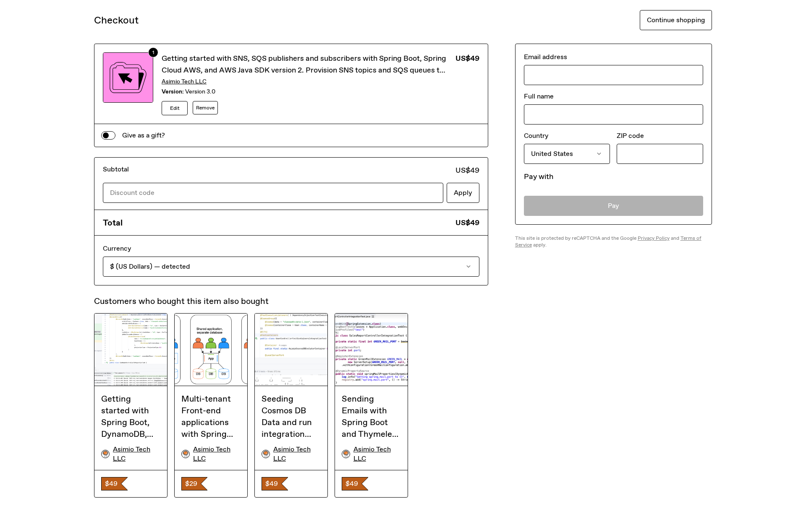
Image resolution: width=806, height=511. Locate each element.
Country (536, 136)
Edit (175, 108)
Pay (613, 206)
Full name (539, 96)
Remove (205, 108)
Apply (463, 193)
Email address (545, 57)
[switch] (108, 135)
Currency (117, 248)
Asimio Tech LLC (184, 81)
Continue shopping (676, 20)
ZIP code (630, 136)
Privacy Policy (654, 238)
